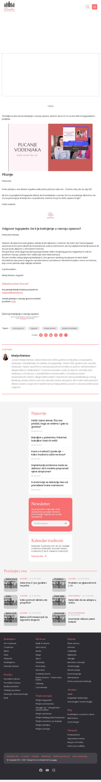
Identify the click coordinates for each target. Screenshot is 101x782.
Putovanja (40, 666)
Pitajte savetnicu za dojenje (49, 721)
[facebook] (40, 770)
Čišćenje (39, 684)
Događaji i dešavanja (77, 698)
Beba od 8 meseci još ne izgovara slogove (34, 618)
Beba (6, 651)
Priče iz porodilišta (76, 746)
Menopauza (73, 677)
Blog (69, 710)
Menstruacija (73, 670)
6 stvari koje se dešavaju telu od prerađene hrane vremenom (49, 484)
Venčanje (40, 662)
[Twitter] (46, 335)
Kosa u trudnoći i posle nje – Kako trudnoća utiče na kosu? (48, 453)
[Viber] (56, 335)
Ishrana (71, 647)
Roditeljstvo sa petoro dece (80, 714)
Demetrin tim (12, 756)
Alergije (71, 659)
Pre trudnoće (10, 643)
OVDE (13, 301)
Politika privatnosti (61, 756)
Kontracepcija (74, 674)
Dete (6, 655)
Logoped (23, 579)
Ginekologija (73, 666)
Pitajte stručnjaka (76, 613)
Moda (38, 651)
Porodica (8, 674)
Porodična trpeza (12, 683)
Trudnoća (8, 647)
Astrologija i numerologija (79, 702)
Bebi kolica (72, 718)
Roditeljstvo (10, 639)
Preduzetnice (73, 735)
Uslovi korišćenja (79, 756)
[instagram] (53, 770)
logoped (34, 328)
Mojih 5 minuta (42, 643)
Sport (38, 659)
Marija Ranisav (20, 355)
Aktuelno (71, 689)
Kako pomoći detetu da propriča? (33, 601)
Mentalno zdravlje (76, 662)
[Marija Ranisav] (5, 357)
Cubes (54, 760)
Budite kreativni (11, 686)
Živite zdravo (73, 643)
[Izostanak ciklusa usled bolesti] (59, 619)
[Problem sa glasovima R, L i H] (59, 585)
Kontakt (35, 756)
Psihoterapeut (74, 596)
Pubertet (8, 659)
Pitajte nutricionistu (45, 704)
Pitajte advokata (44, 714)
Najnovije (38, 413)
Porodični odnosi (12, 679)
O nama (25, 756)
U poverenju (41, 687)
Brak (6, 698)
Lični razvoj (41, 647)
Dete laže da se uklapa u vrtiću (82, 601)
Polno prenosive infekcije (79, 681)
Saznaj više (37, 556)
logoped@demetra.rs (12, 292)
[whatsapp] (61, 335)
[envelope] (60, 770)
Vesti (69, 694)
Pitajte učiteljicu (43, 725)
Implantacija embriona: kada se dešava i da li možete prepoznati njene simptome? (49, 468)
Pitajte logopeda (44, 700)
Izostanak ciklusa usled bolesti (81, 620)
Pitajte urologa (43, 729)
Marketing (45, 756)
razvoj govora (18, 328)
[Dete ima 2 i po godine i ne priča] (11, 585)
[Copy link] (66, 335)
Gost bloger (73, 722)
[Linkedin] (51, 335)
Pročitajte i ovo (15, 571)
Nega (38, 655)
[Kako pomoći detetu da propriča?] (11, 602)
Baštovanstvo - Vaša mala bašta (48, 678)
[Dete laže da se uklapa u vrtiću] (59, 602)
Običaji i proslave (12, 690)
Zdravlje (71, 639)
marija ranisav (49, 328)
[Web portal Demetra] (9, 6)
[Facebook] (41, 335)
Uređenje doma (43, 674)
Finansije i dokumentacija (16, 694)
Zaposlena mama (76, 739)
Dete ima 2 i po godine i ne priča (33, 584)
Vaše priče (72, 730)
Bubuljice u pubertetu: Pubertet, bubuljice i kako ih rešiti (49, 439)
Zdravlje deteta (11, 666)
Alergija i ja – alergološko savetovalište (48, 709)
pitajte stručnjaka (69, 328)
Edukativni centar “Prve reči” (15, 283)
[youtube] (47, 770)
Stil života (40, 639)
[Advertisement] (50, 33)
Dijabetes (71, 655)
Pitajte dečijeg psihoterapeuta (50, 717)
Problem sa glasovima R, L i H (82, 584)
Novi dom (40, 670)
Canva (50, 214)
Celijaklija (71, 651)
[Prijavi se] (65, 523)
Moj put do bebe (75, 742)
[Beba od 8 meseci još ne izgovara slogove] (11, 619)
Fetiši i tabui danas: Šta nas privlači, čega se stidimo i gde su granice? (49, 423)
